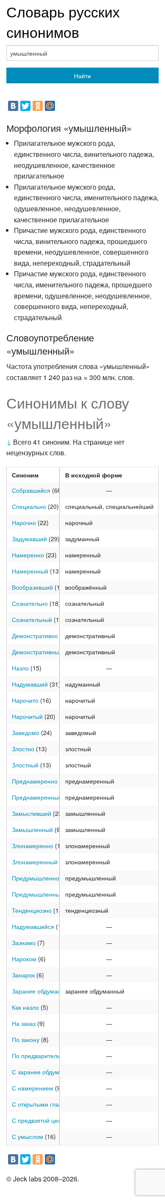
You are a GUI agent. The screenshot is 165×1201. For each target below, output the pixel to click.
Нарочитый (27, 716)
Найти (82, 75)
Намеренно (28, 555)
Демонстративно (35, 635)
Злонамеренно (32, 845)
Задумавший (29, 538)
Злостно (23, 748)
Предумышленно (35, 878)
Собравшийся (31, 490)
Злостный (25, 765)
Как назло (25, 1007)
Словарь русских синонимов (63, 21)
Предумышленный (37, 894)
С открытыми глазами (42, 1104)
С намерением (32, 1088)
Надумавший (30, 684)
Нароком (24, 958)
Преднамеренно (35, 781)
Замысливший (31, 813)
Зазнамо (24, 942)
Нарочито (25, 700)
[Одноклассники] (38, 106)
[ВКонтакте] (13, 106)
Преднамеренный (37, 797)
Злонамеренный (35, 861)
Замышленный (32, 829)
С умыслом (27, 1136)
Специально (29, 506)
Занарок (23, 975)
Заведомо (25, 732)
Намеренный (30, 571)
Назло (20, 668)
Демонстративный (37, 651)
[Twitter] (25, 106)
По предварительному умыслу (54, 1055)
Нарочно (24, 522)
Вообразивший (32, 587)
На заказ (24, 1023)
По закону (25, 1039)
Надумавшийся (33, 926)
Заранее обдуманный (42, 991)
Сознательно (30, 603)
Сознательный (32, 619)
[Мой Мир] (50, 106)
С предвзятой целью (40, 1120)
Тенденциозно (32, 910)
